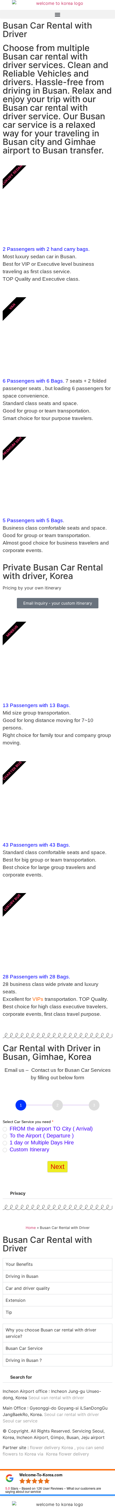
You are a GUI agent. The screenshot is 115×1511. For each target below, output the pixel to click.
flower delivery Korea (51, 1447)
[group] (57, 1105)
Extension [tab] (15, 1300)
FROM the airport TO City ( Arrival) (50, 1129)
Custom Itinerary (28, 1149)
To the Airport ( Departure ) (41, 1136)
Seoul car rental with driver (71, 1414)
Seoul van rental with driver (56, 1397)
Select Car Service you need (28, 1122)
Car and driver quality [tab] (28, 1288)
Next (57, 1166)
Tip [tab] (9, 1312)
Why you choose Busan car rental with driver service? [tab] (51, 1333)
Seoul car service (20, 1420)
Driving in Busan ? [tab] (24, 1360)
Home (31, 1228)
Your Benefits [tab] (19, 1264)
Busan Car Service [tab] (24, 1348)
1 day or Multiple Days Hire (41, 1142)
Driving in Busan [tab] (22, 1276)
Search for (21, 1377)
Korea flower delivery (67, 1454)
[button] (57, 14)
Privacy (17, 1193)
